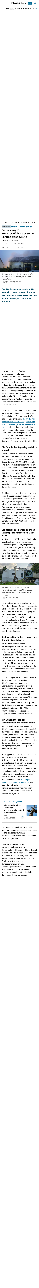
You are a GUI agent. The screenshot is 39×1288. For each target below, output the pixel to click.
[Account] (35, 3)
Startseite (5, 222)
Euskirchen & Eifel (26, 222)
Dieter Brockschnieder (11, 240)
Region (14, 222)
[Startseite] (19, 3)
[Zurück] (3, 9)
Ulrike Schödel (9, 818)
